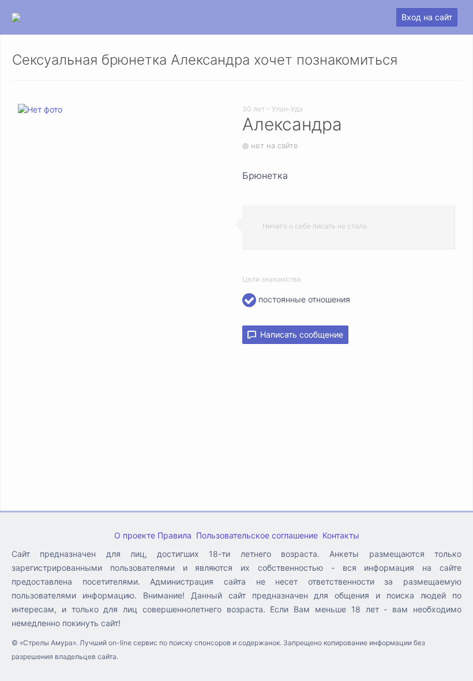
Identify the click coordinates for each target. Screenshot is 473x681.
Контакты (340, 535)
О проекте (134, 535)
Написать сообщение (299, 334)
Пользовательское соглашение (257, 535)
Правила (174, 535)
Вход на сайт (426, 17)
